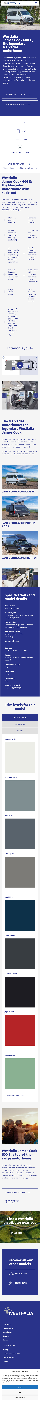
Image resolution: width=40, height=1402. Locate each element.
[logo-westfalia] (11, 2)
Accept (20, 1387)
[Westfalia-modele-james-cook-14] (20, 465)
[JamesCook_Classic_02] (20, 382)
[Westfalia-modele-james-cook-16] (20, 497)
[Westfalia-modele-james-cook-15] (20, 532)
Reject (20, 1392)
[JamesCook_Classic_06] (20, 569)
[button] (37, 1371)
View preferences (20, 1397)
